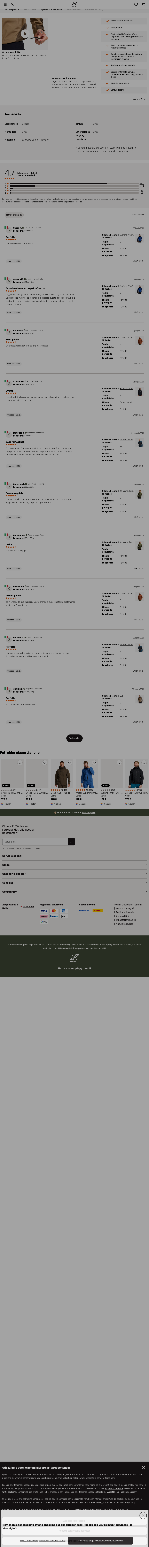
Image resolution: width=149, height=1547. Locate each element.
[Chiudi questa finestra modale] (144, 1515)
